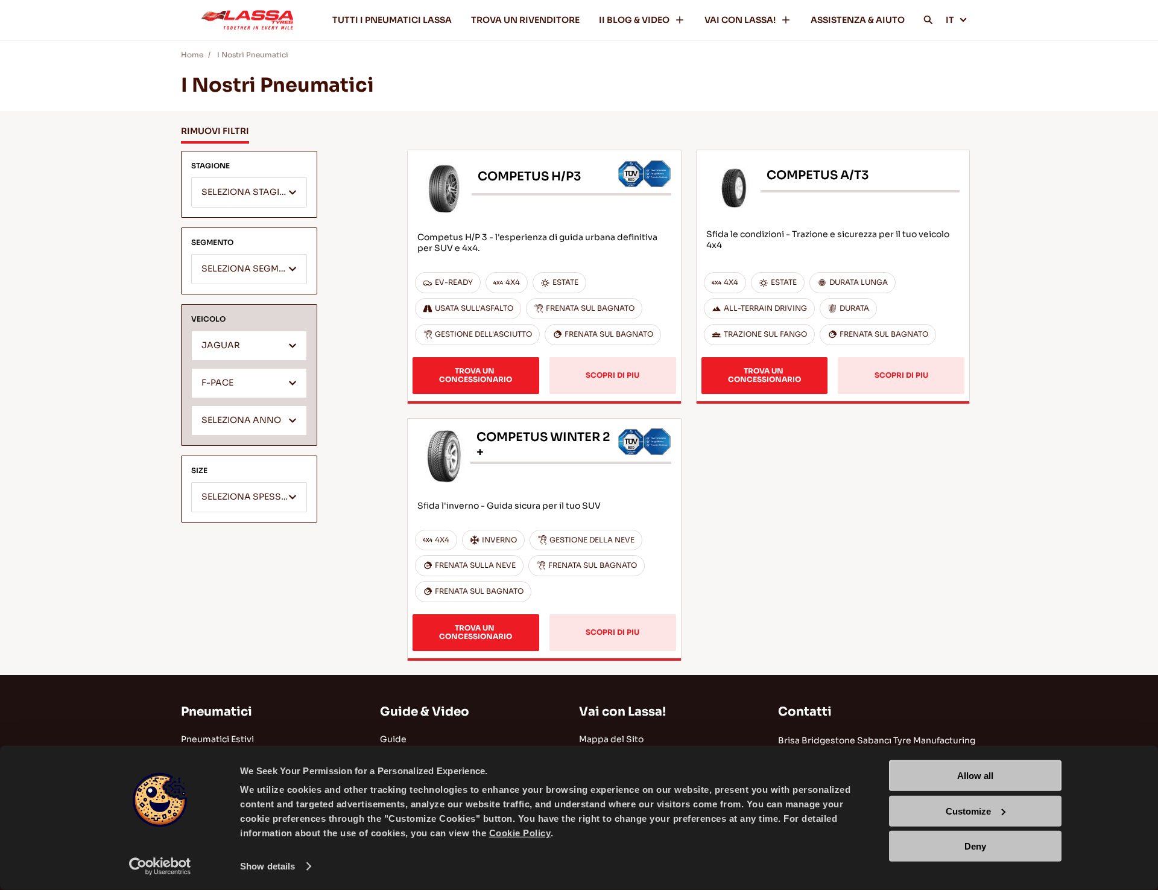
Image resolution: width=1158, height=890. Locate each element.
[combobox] (249, 192)
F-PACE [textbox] (217, 383)
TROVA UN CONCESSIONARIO (475, 375)
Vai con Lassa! (622, 711)
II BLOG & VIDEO (634, 19)
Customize (968, 811)
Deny (975, 846)
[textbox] (249, 193)
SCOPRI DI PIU (612, 375)
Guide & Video (424, 711)
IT (950, 19)
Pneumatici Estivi (217, 739)
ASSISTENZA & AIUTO (858, 19)
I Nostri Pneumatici (252, 54)
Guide (393, 739)
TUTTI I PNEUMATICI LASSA (392, 19)
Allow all (975, 776)
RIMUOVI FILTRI (215, 131)
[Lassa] (247, 20)
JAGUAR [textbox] (220, 345)
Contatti (805, 711)
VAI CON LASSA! (740, 19)
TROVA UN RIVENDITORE (525, 19)
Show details (267, 866)
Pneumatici (216, 711)
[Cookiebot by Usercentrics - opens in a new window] (160, 866)
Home (192, 54)
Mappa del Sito (611, 739)
